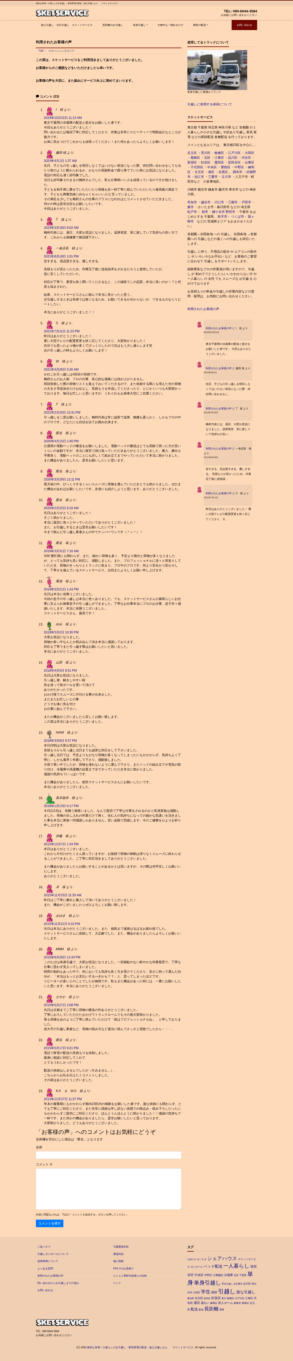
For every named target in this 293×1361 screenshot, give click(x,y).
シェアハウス (222, 1258)
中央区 (212, 167)
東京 (224, 1298)
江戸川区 (234, 153)
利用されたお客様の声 (203, 309)
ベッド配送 (213, 1266)
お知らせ (191, 1259)
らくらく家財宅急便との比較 (130, 1275)
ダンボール (197, 1266)
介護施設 (218, 1275)
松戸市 (192, 211)
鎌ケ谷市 (218, 211)
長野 (221, 1309)
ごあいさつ (43, 1246)
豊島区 (225, 167)
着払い (205, 1302)
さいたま (201, 1259)
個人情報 (118, 1261)
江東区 (219, 157)
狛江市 (199, 176)
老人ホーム (225, 1302)
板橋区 (219, 153)
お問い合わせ (244, 24)
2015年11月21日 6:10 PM (62, 924)
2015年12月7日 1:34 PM (61, 844)
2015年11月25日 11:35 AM (62, 895)
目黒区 (223, 172)
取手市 (222, 216)
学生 (205, 1291)
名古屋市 (238, 1284)
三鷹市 (213, 176)
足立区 (192, 153)
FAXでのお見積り (123, 1268)
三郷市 (233, 202)
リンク (117, 1283)
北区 (207, 157)
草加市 (192, 202)
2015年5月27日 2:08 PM (61, 1005)
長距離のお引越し (112, 24)
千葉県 (243, 1275)
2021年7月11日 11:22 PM (62, 331)
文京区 (199, 172)
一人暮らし (236, 1266)
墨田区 (219, 162)
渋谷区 (246, 157)
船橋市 (237, 1303)
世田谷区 (234, 162)
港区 (211, 172)
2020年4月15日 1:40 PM (61, 441)
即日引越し (227, 1284)
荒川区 (205, 153)
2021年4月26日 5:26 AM (61, 369)
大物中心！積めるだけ (170, 24)
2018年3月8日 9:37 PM (60, 740)
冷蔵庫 (228, 1275)
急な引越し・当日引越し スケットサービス (67, 24)
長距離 (211, 1308)
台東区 (249, 162)
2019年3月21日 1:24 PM (61, 589)
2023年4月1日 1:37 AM (60, 160)
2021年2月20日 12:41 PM (62, 412)
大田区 (249, 153)
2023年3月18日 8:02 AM (61, 227)
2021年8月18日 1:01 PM (61, 256)
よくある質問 (45, 1268)
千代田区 (197, 167)
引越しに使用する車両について (209, 104)
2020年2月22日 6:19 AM (61, 508)
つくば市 (237, 216)
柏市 (204, 211)
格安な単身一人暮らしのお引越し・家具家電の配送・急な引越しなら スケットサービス (140, 1347)
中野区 (239, 167)
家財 (214, 1292)
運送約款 (118, 1253)
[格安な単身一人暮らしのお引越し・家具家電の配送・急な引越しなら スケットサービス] (62, 12)
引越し (227, 1291)
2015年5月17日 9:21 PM (61, 1048)
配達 (201, 1309)
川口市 (219, 202)
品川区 (233, 157)
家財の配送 (199, 24)
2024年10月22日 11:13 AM (63, 117)
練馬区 (213, 1303)
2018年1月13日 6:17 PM (61, 806)
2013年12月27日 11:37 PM (63, 1099)
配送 (194, 1309)
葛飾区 (195, 157)
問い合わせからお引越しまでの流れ (58, 1283)
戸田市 (246, 202)
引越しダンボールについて (53, 1253)
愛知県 (190, 1298)
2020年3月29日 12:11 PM (62, 479)
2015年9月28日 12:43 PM (62, 957)
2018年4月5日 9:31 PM (60, 670)
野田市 (230, 211)
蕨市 (190, 207)
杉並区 (205, 162)
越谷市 (205, 202)
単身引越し (139, 24)
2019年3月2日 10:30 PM (61, 632)
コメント (44, 1164)
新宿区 (192, 162)
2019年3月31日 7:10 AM (61, 551)
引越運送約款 (121, 1246)
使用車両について (47, 1261)
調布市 (237, 172)
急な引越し (245, 1292)
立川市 (226, 176)
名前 (39, 1147)
